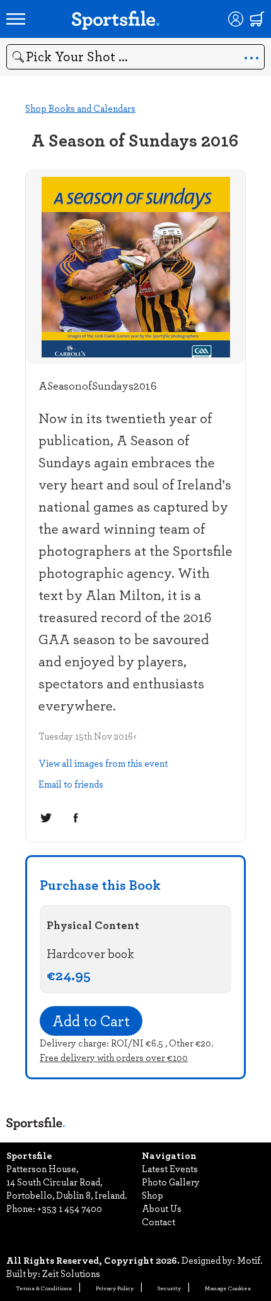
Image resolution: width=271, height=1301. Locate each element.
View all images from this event (103, 763)
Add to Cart (91, 1020)
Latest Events (170, 1168)
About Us (162, 1208)
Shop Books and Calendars (80, 108)
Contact (158, 1221)
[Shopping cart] (257, 19)
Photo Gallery (171, 1181)
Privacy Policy (115, 1287)
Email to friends (70, 783)
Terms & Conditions (44, 1287)
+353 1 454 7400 (69, 1208)
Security (169, 1287)
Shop (152, 1195)
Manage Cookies (228, 1287)
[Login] (235, 19)
